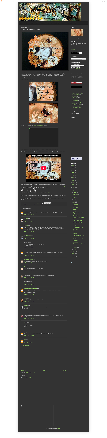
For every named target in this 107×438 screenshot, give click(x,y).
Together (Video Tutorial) (78, 238)
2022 (73, 168)
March (74, 246)
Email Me (73, 49)
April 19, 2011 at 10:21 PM (29, 238)
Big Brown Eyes (76, 229)
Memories (75, 209)
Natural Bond (75, 204)
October (75, 192)
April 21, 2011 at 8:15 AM (29, 301)
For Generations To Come (78, 227)
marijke (25, 313)
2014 (73, 182)
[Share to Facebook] (49, 203)
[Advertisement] (44, 358)
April (74, 202)
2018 (73, 175)
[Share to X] (47, 203)
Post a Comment (26, 345)
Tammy (25, 251)
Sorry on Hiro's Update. (77, 220)
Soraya (25, 266)
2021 (73, 170)
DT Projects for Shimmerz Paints (30, 204)
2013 (73, 184)
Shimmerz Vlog (61, 186)
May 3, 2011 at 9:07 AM (28, 342)
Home (21, 23)
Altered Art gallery (75, 94)
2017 (73, 177)
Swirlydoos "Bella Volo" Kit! (78, 235)
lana (25, 339)
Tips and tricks (75, 106)
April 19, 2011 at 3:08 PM (29, 214)
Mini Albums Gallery (76, 99)
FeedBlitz (78, 68)
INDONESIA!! (75, 205)
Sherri (25, 298)
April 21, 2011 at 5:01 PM (29, 310)
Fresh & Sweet (76, 218)
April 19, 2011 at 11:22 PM (29, 247)
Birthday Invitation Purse (78, 224)
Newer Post (23, 370)
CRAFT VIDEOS (40, 23)
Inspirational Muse (76, 242)
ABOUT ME (29, 23)
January (75, 249)
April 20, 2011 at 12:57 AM (29, 255)
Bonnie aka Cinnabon (28, 259)
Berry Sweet (75, 215)
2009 (73, 253)
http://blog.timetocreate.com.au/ (30, 288)
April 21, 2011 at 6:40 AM (29, 294)
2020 (73, 172)
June (74, 199)
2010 (73, 251)
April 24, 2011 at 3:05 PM (29, 318)
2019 (73, 174)
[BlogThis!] (46, 203)
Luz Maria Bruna (27, 235)
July (74, 197)
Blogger (58, 428)
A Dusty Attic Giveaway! (77, 222)
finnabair (26, 305)
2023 (73, 167)
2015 (73, 180)
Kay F (25, 274)
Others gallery (75, 100)
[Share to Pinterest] (50, 203)
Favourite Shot (76, 240)
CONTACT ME (71, 23)
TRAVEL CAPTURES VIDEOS (56, 23)
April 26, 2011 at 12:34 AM (29, 335)
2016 (73, 179)
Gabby (25, 332)
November (75, 190)
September (75, 194)
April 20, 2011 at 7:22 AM (29, 277)
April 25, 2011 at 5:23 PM (29, 328)
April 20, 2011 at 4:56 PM (29, 284)
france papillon (27, 211)
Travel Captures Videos (76, 107)
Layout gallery (38, 204)
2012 (73, 185)
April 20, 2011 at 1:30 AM (29, 262)
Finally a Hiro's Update (77, 211)
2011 (73, 187)
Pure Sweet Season (77, 237)
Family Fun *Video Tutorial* (78, 217)
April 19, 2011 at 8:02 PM (29, 231)
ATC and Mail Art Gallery (77, 93)
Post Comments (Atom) (30, 372)
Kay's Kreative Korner (38, 125)
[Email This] (44, 203)
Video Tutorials (44, 204)
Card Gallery (74, 96)
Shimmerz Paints (49, 73)
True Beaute (75, 207)
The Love (75, 233)
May (74, 201)
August (74, 195)
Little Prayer (75, 225)
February (75, 247)
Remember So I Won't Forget (79, 243)
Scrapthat (26, 225)
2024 (73, 165)
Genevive (26, 218)
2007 (73, 256)
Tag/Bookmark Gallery (76, 104)
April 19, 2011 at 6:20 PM (29, 221)
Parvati (25, 322)
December (75, 189)
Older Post (64, 370)
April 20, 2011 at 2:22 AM (29, 270)
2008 (73, 255)
